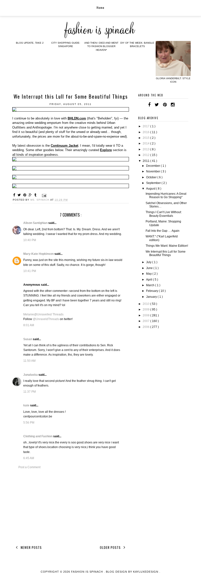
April (149, 279)
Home (100, 7)
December (153, 166)
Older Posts (111, 547)
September (154, 183)
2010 (146, 304)
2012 (146, 155)
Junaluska (30, 374)
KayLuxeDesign (146, 571)
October (151, 177)
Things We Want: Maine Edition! (167, 245)
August (151, 188)
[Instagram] (172, 105)
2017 (146, 126)
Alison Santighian (35, 223)
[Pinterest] (165, 105)
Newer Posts (31, 547)
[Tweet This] (20, 195)
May (149, 273)
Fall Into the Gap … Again (162, 230)
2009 (146, 309)
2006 (146, 327)
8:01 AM (28, 325)
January (152, 296)
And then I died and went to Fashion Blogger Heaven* (101, 46)
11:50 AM (29, 360)
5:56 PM (28, 422)
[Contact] (178, 105)
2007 (146, 321)
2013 (146, 149)
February (152, 291)
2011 (146, 161)
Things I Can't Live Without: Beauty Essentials (164, 213)
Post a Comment (29, 467)
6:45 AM (28, 458)
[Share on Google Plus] (31, 195)
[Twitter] (156, 105)
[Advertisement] (70, 506)
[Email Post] (43, 195)
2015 (146, 138)
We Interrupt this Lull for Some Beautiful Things (166, 253)
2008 (146, 315)
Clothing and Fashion (38, 436)
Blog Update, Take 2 (30, 42)
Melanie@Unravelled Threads (43, 314)
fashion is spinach (87, 571)
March (150, 285)
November (153, 171)
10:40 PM (29, 240)
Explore (106, 150)
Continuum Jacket (64, 145)
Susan (28, 339)
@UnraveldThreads (46, 319)
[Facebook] (149, 105)
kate (26, 405)
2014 (146, 143)
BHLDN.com (77, 118)
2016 (146, 132)
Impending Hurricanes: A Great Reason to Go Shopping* (166, 195)
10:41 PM (29, 271)
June (149, 268)
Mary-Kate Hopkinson (38, 254)
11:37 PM (29, 391)
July (149, 262)
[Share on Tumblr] (36, 195)
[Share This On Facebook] (15, 195)
